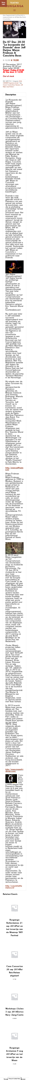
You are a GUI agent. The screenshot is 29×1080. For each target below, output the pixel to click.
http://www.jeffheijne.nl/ (14, 469)
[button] (22, 24)
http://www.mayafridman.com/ (14, 770)
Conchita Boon (11, 85)
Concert (5, 85)
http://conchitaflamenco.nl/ (13, 887)
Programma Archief (10, 15)
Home (4, 15)
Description (10, 94)
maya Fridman (10, 86)
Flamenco (17, 85)
